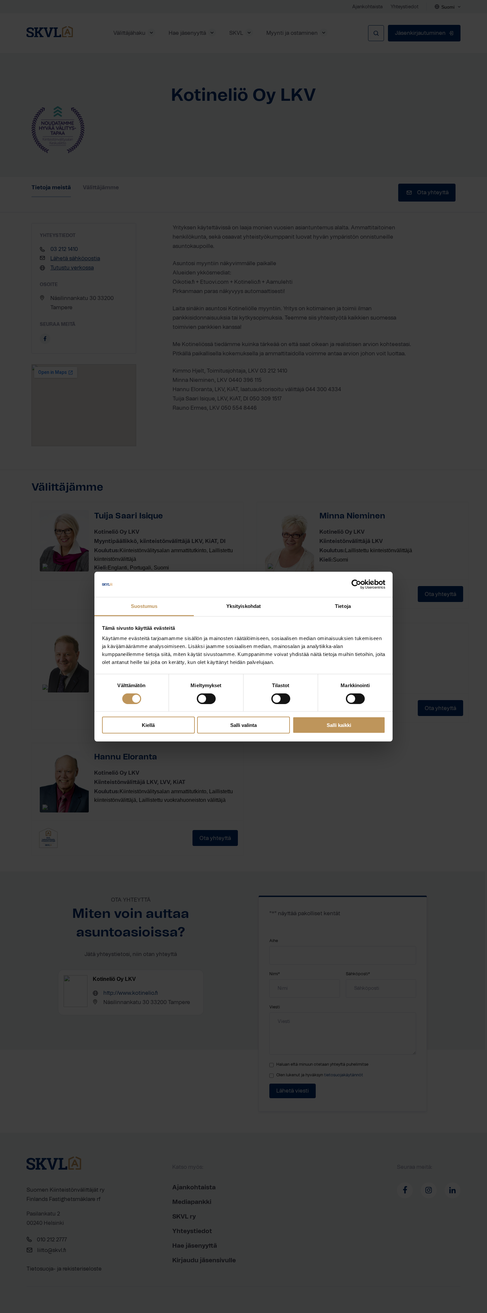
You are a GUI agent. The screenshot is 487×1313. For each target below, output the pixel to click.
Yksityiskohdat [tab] (243, 606)
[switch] (206, 698)
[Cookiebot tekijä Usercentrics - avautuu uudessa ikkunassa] (356, 584)
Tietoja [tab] (343, 606)
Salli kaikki (339, 725)
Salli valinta (243, 725)
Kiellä (148, 725)
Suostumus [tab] (144, 606)
